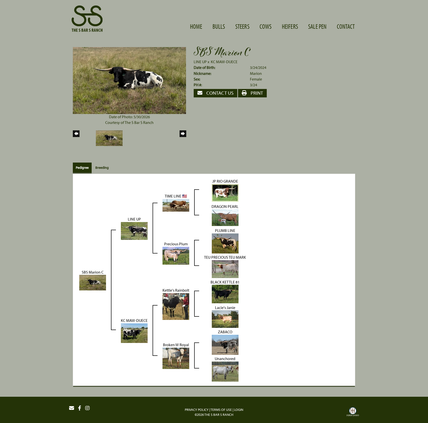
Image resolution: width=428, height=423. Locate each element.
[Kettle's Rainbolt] (175, 306)
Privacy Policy (197, 409)
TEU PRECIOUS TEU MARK (225, 257)
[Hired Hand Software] (353, 412)
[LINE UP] (134, 230)
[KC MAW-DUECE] (134, 332)
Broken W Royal (176, 344)
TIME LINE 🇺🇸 (176, 196)
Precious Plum (176, 243)
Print (256, 93)
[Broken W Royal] (175, 357)
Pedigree (82, 167)
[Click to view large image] (129, 80)
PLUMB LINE (225, 230)
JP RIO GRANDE (225, 181)
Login (238, 409)
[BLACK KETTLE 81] (225, 293)
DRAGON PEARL (225, 206)
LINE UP (200, 61)
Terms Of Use (221, 409)
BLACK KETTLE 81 (225, 282)
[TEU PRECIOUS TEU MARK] (225, 268)
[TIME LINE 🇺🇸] (175, 204)
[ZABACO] (225, 344)
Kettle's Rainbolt (175, 290)
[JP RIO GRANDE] (225, 192)
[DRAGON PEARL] (225, 217)
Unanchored (225, 358)
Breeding (102, 167)
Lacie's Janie (225, 307)
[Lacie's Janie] (225, 318)
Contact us (219, 93)
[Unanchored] (225, 371)
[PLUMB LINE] (225, 242)
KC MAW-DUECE (224, 61)
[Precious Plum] (175, 255)
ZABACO (225, 331)
